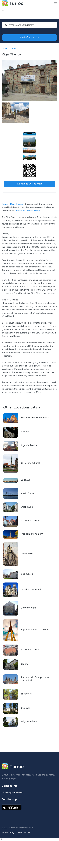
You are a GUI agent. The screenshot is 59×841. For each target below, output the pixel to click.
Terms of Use (24, 833)
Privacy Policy (8, 833)
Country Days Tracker (12, 204)
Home (5, 48)
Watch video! (33, 210)
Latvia (13, 48)
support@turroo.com (12, 792)
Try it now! (21, 210)
